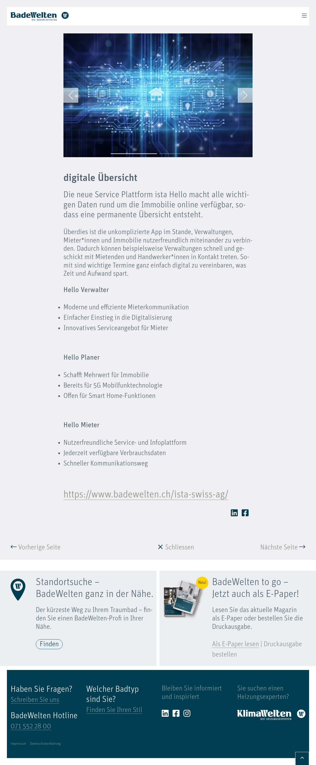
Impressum (18, 744)
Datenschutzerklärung (45, 744)
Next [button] (245, 95)
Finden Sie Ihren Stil (114, 710)
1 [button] (134, 154)
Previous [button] (70, 95)
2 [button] (182, 154)
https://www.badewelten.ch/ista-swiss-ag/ (145, 495)
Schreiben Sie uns (35, 700)
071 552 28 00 (31, 726)
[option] (158, 95)
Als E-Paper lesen (235, 644)
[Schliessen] (160, 547)
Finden (49, 644)
